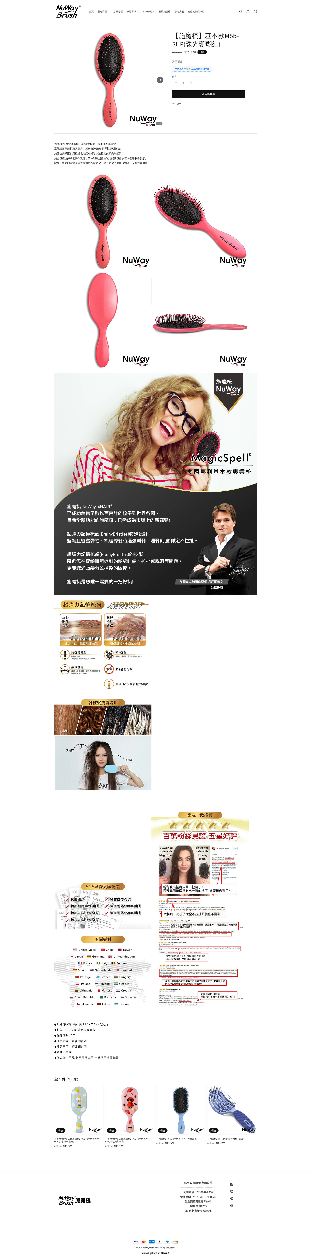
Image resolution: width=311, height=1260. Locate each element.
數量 (174, 76)
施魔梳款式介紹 (196, 11)
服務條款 (146, 1253)
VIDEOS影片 (149, 11)
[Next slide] (160, 80)
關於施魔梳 (165, 11)
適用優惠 (177, 61)
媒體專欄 (131, 11)
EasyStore (170, 1247)
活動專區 (118, 11)
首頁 (91, 11)
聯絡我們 (179, 11)
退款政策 (165, 1253)
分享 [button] (179, 103)
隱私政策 (155, 1253)
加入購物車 (208, 93)
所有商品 (102, 11)
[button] (240, 11)
